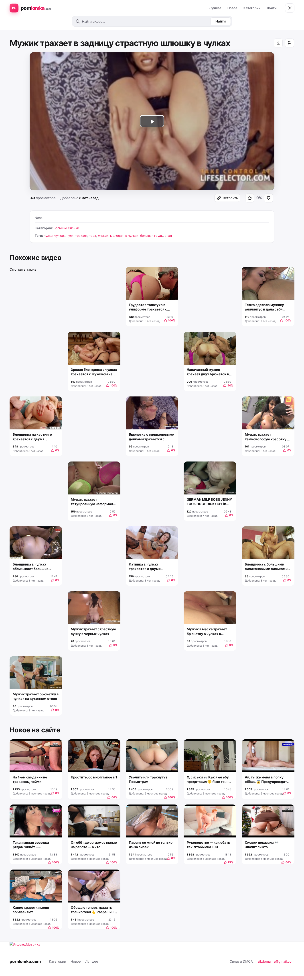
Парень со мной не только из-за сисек (150, 844)
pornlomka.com (25, 961)
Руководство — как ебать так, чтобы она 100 (208, 844)
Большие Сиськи (66, 228)
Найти (220, 21)
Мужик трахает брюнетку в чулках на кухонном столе (36, 696)
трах (92, 235)
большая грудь (151, 235)
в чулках (131, 235)
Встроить (230, 198)
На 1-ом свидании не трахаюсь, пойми (30, 779)
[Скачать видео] (278, 43)
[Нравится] (249, 198)
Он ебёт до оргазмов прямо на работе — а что (94, 844)
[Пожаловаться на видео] (289, 43)
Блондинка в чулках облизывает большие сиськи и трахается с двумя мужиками (31, 566)
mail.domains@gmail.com (274, 961)
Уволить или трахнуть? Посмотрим (148, 779)
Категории (252, 8)
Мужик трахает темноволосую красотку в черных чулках (267, 436)
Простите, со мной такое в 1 (94, 777)
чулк (70, 235)
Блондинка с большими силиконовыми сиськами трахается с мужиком (266, 566)
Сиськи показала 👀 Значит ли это (262, 844)
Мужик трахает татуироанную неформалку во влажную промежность (94, 501)
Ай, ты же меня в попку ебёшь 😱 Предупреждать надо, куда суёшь (267, 779)
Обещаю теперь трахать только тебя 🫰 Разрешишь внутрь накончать (93, 910)
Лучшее (215, 8)
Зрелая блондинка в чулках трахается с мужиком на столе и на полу (94, 372)
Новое (232, 8)
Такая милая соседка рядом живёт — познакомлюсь (31, 844)
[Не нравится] (268, 198)
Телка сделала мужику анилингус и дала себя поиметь (264, 307)
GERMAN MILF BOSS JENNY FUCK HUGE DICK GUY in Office (209, 501)
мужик (103, 235)
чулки (48, 235)
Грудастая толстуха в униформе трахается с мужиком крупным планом (151, 307)
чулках (59, 235)
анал (168, 235)
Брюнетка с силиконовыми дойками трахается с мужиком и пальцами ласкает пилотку (151, 436)
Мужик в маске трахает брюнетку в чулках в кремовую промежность (207, 631)
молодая (117, 235)
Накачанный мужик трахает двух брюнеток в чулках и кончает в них (208, 372)
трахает (81, 235)
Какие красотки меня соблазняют (31, 909)
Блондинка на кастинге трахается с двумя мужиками (32, 436)
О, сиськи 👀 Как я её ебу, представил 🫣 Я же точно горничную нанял (209, 779)
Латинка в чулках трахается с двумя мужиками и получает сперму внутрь (147, 566)
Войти (272, 8)
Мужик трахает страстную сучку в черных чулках (93, 631)
